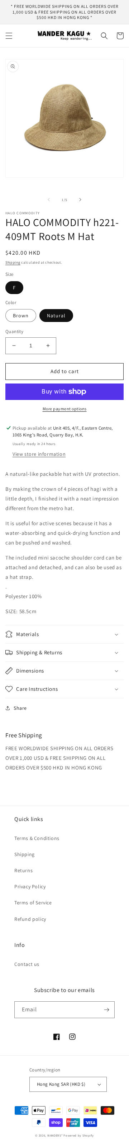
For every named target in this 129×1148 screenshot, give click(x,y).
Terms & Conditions (36, 838)
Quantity (14, 331)
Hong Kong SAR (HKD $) (61, 1084)
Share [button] (20, 708)
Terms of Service (33, 902)
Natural (56, 315)
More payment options (65, 408)
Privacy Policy (30, 886)
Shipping (12, 262)
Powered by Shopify (78, 1135)
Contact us (26, 964)
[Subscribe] (106, 1009)
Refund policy (30, 919)
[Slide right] (80, 199)
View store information (39, 454)
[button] (9, 36)
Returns (23, 870)
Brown (21, 315)
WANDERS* (55, 1135)
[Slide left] (49, 199)
